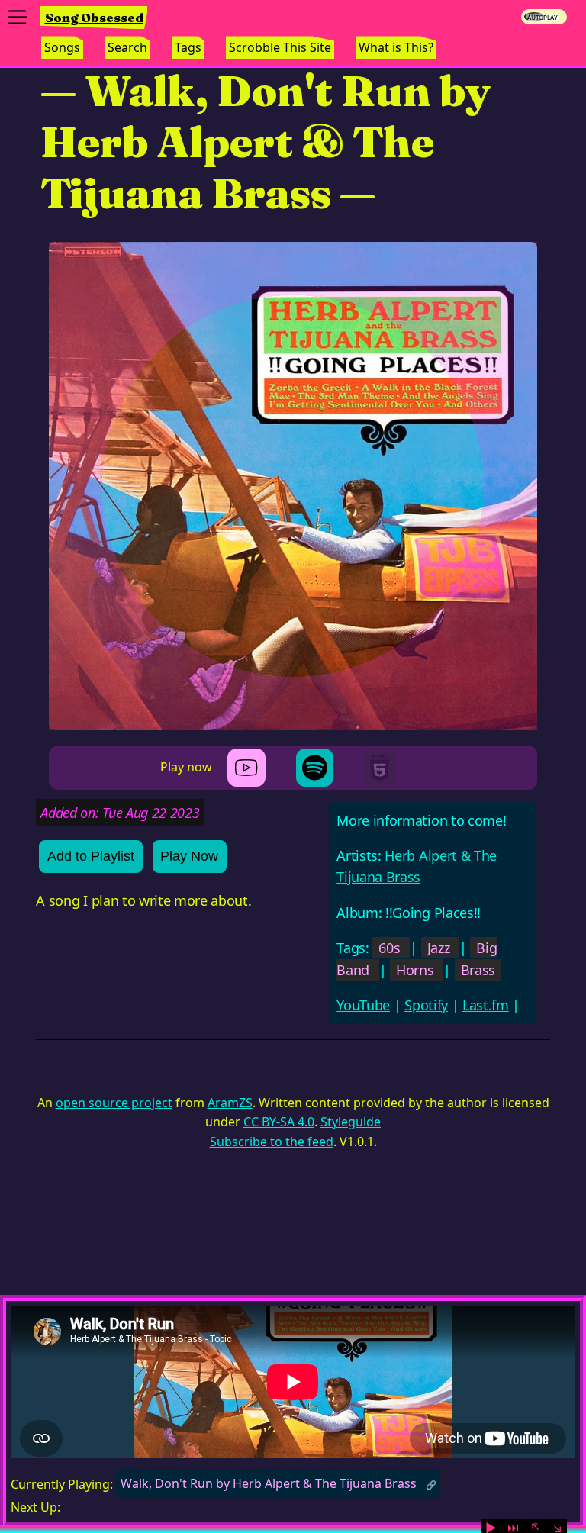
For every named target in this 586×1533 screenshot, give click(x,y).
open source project (114, 1102)
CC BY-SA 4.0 (278, 1121)
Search (127, 47)
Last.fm (485, 1005)
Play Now (189, 856)
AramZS (230, 1102)
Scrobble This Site (280, 47)
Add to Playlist (90, 856)
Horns (414, 970)
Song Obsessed (94, 17)
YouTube (363, 1005)
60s (389, 948)
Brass (478, 970)
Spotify (426, 1005)
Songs (62, 47)
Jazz (438, 948)
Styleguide (350, 1121)
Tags (188, 47)
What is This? (396, 47)
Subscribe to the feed (271, 1141)
